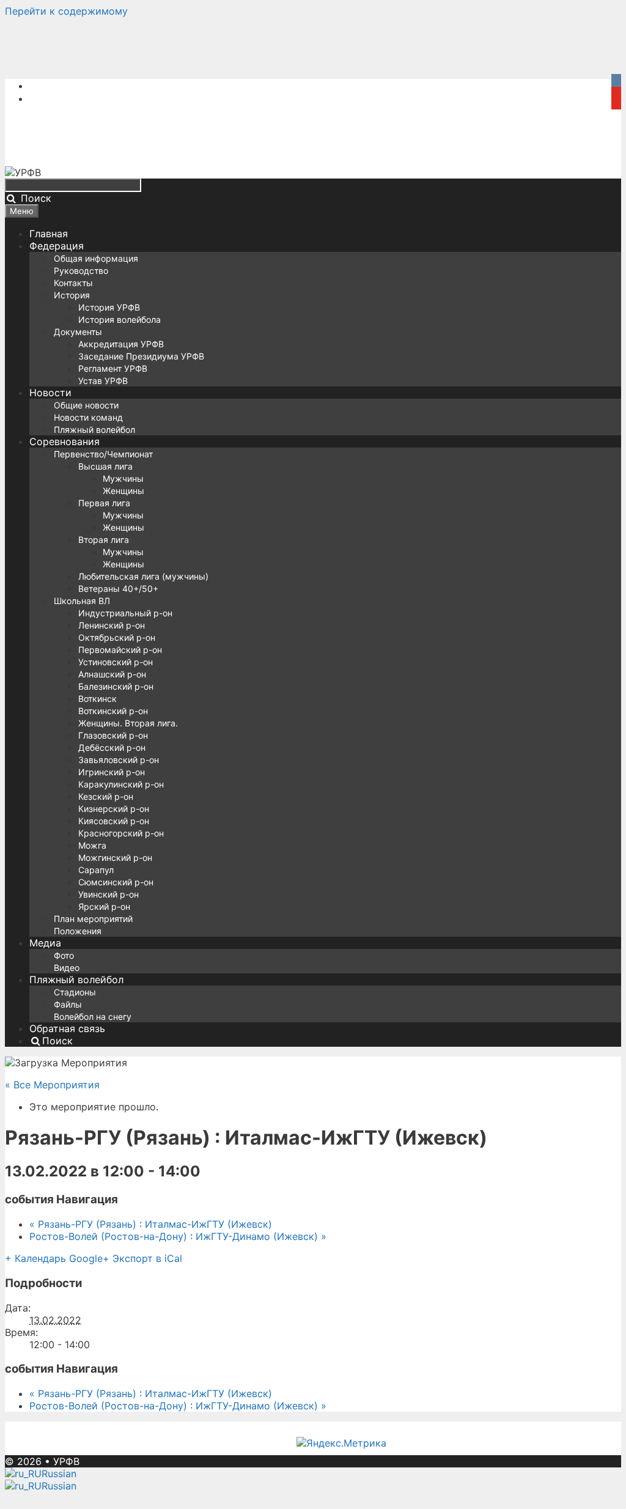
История (72, 295)
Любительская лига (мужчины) (143, 576)
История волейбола (119, 319)
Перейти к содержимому (66, 11)
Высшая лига (105, 466)
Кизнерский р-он (113, 808)
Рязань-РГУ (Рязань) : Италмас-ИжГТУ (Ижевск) (150, 1224)
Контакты (73, 283)
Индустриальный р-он (125, 613)
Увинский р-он (108, 894)
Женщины (123, 490)
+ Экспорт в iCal (142, 1258)
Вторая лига (103, 539)
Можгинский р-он (115, 857)
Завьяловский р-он (118, 759)
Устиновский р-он (115, 662)
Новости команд (88, 417)
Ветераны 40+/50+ (118, 588)
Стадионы (75, 992)
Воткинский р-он (113, 711)
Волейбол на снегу (92, 1016)
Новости (50, 392)
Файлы (68, 1004)
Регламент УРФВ (112, 368)
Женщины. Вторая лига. (128, 723)
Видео (66, 967)
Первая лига (104, 503)
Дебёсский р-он (111, 747)
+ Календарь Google (54, 1258)
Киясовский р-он (113, 821)
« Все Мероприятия (52, 1085)
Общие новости (86, 405)
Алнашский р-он (112, 674)
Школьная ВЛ (82, 601)
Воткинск (97, 698)
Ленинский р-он (111, 625)
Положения (77, 931)
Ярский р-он (104, 906)
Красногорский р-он (121, 833)
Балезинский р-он (115, 686)
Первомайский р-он (120, 649)
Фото (64, 955)
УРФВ (66, 1461)
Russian (59, 1473)
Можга (92, 845)
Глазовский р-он (113, 735)
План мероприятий (93, 918)
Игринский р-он (111, 772)
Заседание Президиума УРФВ (141, 356)
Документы (78, 332)
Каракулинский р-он (121, 784)
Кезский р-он (105, 796)
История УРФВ (109, 307)
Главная (48, 233)
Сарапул (96, 870)
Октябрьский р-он (116, 637)
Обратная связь (67, 1028)
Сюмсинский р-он (115, 882)
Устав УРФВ (103, 380)
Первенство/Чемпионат (103, 454)
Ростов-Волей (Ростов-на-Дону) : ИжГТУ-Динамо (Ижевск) (177, 1236)
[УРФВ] (23, 172)
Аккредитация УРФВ (121, 344)
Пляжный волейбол (94, 429)
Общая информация (96, 258)
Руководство (81, 270)
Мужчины (123, 478)
